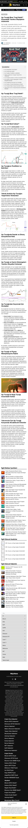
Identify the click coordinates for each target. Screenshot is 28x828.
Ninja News (14, 674)
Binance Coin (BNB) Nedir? (13, 790)
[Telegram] (15, 679)
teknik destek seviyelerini (17, 102)
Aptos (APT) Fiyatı (10, 765)
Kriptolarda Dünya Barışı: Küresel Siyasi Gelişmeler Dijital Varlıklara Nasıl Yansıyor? (16, 525)
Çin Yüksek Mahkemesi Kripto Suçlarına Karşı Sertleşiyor (15, 581)
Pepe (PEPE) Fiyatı (10, 773)
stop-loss (20, 324)
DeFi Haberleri (9, 748)
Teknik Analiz (4, 14)
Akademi (7, 780)
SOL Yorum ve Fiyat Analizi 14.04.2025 (15, 551)
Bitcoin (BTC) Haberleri (11, 721)
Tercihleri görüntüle (14, 825)
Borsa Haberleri (9, 743)
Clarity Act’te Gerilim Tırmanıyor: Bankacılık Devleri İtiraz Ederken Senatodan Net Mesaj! (14, 572)
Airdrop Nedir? (9, 797)
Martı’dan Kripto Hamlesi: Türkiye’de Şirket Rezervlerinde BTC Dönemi (16, 498)
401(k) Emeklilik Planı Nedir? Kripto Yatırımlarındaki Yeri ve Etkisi (14, 494)
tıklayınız (23, 458)
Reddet (14, 821)
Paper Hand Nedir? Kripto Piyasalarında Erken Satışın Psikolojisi (15, 490)
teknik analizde (15, 126)
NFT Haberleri (9, 745)
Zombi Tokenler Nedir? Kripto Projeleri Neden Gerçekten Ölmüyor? (15, 502)
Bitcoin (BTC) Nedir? (11, 783)
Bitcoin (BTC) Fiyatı (10, 756)
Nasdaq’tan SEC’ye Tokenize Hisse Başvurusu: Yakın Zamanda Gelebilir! (14, 606)
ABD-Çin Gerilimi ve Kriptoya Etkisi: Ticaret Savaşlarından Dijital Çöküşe (14, 477)
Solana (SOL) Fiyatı (10, 763)
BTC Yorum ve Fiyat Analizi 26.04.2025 (15, 543)
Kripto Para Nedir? (10, 792)
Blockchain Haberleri (11, 733)
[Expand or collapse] (25, 67)
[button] (26, 804)
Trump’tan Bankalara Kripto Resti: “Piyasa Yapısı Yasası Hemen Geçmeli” (16, 577)
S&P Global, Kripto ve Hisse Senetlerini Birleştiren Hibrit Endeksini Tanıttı (15, 602)
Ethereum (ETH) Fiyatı (11, 758)
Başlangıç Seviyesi (5, 44)
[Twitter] (13, 679)
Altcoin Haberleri (10, 726)
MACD (19, 330)
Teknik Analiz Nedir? (11, 795)
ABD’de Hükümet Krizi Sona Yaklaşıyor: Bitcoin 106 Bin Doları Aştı (15, 598)
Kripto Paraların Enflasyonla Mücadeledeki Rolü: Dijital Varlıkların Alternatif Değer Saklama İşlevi (16, 486)
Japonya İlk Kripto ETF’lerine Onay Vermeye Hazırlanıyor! (14, 585)
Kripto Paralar (9, 753)
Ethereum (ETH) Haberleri (12, 724)
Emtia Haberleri (9, 741)
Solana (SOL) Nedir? (11, 785)
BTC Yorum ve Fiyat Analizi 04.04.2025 (15, 559)
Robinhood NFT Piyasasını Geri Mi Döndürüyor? (14, 567)
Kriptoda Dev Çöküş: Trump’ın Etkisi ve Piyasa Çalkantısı (15, 481)
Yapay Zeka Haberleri (11, 731)
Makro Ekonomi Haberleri (12, 729)
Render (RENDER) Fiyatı (12, 777)
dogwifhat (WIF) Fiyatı (11, 775)
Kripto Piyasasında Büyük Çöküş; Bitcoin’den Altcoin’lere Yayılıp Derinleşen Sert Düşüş (16, 472)
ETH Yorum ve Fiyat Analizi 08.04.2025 (15, 555)
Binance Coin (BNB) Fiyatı (12, 760)
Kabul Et (14, 817)
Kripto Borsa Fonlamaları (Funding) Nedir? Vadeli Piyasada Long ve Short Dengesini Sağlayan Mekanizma (16, 533)
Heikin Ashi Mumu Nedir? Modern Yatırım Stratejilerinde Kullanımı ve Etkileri (16, 521)
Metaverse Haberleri (11, 750)
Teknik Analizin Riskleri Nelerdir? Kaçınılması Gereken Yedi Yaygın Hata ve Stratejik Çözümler (16, 516)
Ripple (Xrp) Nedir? (10, 788)
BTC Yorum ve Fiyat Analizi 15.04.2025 (15, 547)
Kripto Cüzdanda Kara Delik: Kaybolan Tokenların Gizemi (15, 506)
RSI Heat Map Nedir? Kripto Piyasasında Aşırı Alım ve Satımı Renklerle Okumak (15, 528)
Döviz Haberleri (9, 738)
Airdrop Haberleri (10, 736)
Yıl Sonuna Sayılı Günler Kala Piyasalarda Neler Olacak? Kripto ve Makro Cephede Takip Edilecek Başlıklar (16, 593)
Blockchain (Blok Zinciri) (12, 800)
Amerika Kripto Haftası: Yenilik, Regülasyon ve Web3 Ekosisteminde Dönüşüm (14, 511)
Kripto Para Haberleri (11, 719)
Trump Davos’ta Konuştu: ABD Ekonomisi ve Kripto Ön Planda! (16, 588)
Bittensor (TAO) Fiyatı (11, 768)
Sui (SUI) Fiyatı (9, 770)
